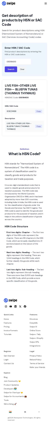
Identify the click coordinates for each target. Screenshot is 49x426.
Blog (5, 377)
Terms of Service (37, 363)
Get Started (9, 356)
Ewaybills (34, 323)
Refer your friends (37, 367)
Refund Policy (35, 359)
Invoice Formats (11, 330)
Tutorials (7, 334)
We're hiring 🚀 (10, 404)
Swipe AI (33, 326)
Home (6, 319)
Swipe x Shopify (36, 338)
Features (8, 323)
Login (6, 359)
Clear (22, 69)
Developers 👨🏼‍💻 (10, 388)
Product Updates (11, 385)
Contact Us (9, 363)
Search (11, 69)
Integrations (35, 346)
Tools (6, 400)
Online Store (35, 330)
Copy (39, 111)
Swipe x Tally (35, 334)
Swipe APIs (34, 342)
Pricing (7, 326)
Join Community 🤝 (12, 381)
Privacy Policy (36, 356)
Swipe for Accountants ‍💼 (15, 396)
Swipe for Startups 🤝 (13, 392)
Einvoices (34, 319)
